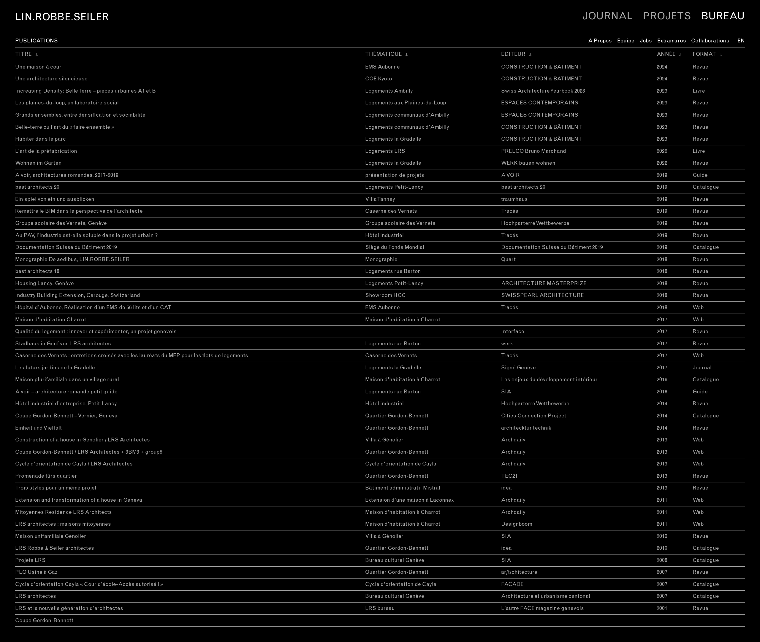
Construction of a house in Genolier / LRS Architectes (82, 440)
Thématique (383, 54)
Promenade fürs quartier (46, 476)
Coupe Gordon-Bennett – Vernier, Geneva (66, 416)
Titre (23, 54)
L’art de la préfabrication (46, 151)
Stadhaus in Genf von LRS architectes (63, 344)
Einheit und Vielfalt (38, 428)
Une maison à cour (38, 67)
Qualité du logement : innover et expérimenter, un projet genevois (96, 331)
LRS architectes (35, 596)
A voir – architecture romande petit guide (66, 392)
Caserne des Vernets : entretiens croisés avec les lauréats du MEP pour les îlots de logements (131, 355)
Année (666, 54)
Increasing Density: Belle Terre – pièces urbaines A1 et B (85, 91)
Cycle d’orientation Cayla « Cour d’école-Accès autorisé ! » (89, 584)
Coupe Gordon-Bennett (44, 620)
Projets (667, 16)
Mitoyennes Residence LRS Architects (63, 512)
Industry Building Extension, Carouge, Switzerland (77, 295)
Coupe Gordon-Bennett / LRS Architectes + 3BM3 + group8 (88, 452)
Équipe (626, 41)
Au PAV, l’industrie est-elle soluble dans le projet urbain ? (86, 235)
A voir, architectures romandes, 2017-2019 (66, 175)
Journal (607, 16)
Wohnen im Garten (38, 163)
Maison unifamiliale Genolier (50, 536)
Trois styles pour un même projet (55, 488)
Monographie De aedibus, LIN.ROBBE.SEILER (72, 259)
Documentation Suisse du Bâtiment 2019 (66, 247)
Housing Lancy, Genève (44, 283)
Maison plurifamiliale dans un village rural (67, 379)
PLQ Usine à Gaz (36, 572)
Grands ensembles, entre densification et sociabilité (80, 115)
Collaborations (710, 41)
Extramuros (671, 41)
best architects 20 (37, 187)
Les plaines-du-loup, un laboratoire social (67, 103)
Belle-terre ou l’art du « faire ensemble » (64, 127)
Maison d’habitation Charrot (50, 319)
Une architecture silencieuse (51, 79)
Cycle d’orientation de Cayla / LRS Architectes (74, 464)
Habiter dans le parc (40, 139)
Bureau (723, 16)
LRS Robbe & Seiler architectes (54, 548)
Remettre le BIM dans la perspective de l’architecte (79, 211)
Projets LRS (30, 560)
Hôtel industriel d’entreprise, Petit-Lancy (66, 403)
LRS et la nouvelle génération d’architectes (69, 608)
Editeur (513, 54)
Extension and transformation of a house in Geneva (78, 500)
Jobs (646, 41)
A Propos (600, 41)
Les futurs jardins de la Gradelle (55, 368)
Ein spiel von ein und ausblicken (54, 199)
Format (704, 54)
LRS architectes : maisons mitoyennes (63, 524)
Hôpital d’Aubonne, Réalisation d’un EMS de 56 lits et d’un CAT (93, 307)
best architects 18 (37, 271)
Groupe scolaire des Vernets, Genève (61, 223)
